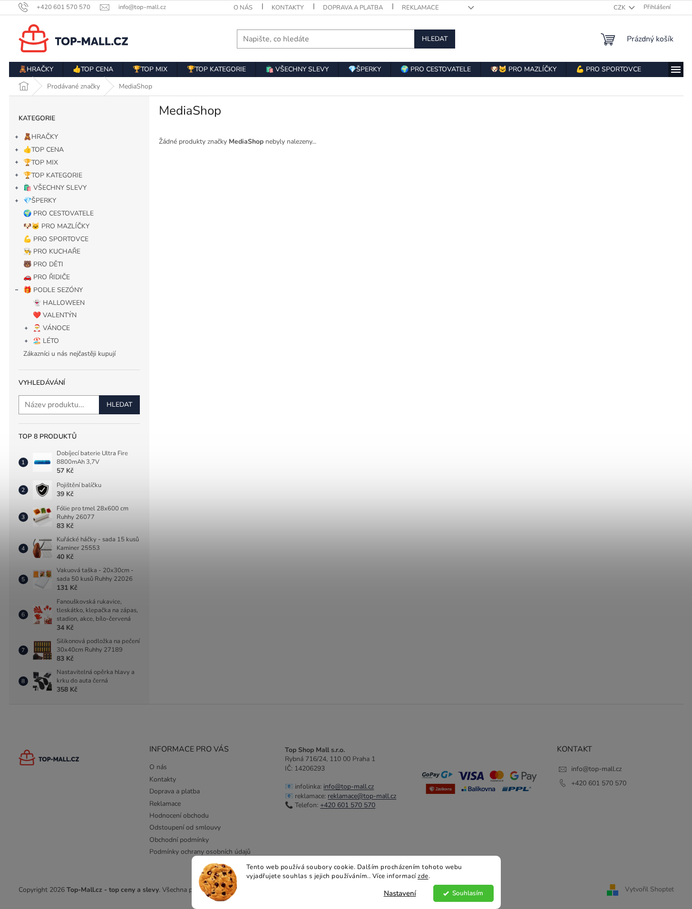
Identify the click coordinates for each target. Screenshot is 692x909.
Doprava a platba (353, 7)
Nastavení (400, 893)
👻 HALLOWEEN (59, 302)
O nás (243, 7)
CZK (620, 7)
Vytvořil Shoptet (649, 889)
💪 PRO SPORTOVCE (55, 239)
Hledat (435, 38)
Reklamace (420, 7)
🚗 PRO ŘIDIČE (46, 277)
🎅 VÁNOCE (51, 327)
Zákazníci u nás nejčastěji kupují (69, 353)
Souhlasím (467, 893)
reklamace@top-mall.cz (362, 796)
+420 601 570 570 (347, 805)
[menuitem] (36, 69)
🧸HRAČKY (40, 136)
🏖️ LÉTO (46, 340)
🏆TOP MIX (40, 162)
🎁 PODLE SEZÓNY (53, 289)
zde (423, 875)
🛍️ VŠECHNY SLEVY (55, 187)
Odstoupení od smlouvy (185, 827)
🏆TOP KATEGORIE (52, 175)
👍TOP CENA (43, 149)
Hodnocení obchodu (179, 815)
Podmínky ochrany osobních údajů (200, 851)
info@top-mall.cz (348, 786)
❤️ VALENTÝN (55, 315)
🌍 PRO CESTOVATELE (58, 213)
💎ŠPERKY (39, 200)
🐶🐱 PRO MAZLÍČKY (56, 226)
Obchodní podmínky (179, 839)
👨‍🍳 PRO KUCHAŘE (51, 251)
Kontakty (288, 7)
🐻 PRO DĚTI (43, 264)
